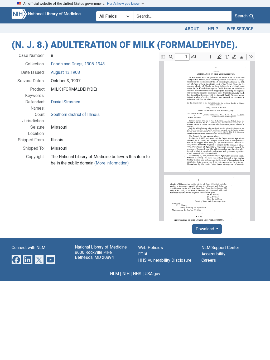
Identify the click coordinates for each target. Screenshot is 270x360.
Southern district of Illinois (75, 114)
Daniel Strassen (65, 101)
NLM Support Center (220, 247)
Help (213, 28)
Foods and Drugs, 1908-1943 (78, 63)
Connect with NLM (28, 247)
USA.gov (152, 273)
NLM (114, 273)
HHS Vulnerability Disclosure (164, 260)
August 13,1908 (65, 72)
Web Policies (150, 247)
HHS (137, 273)
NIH (125, 273)
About (192, 28)
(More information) (111, 163)
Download (205, 228)
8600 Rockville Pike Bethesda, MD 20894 (94, 255)
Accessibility (213, 253)
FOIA (142, 253)
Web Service (240, 28)
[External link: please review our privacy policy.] (16, 259)
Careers (208, 260)
